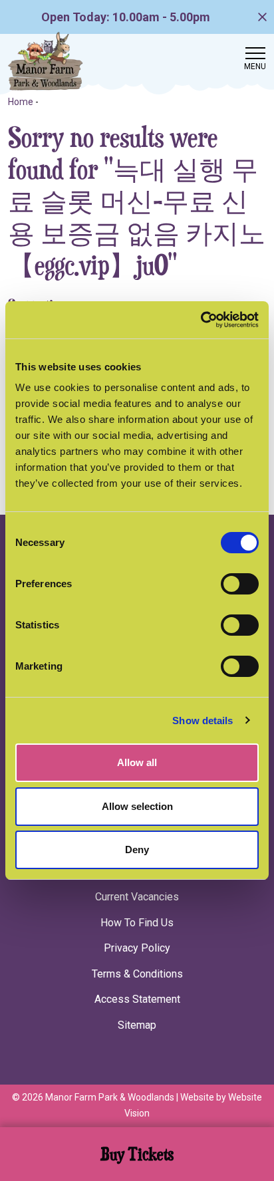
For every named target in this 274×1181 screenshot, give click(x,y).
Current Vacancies (137, 896)
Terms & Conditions (137, 974)
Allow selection (137, 806)
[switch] (240, 583)
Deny (137, 849)
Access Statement (137, 999)
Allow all (137, 762)
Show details (202, 720)
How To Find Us (137, 922)
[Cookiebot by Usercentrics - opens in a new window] (200, 319)
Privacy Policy (137, 948)
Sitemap (137, 1025)
